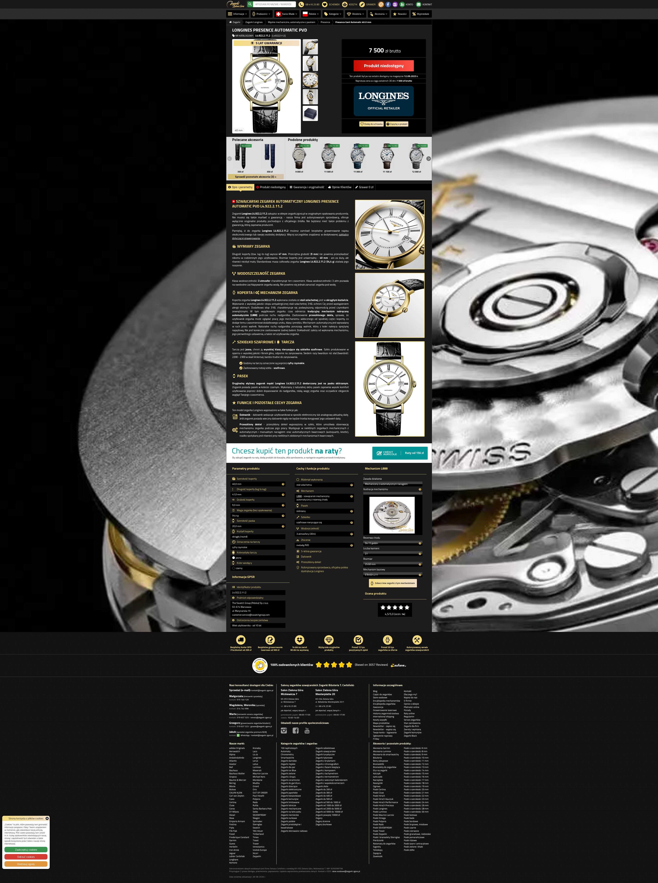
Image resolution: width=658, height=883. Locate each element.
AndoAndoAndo (236, 758)
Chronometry (287, 754)
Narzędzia (378, 780)
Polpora (256, 799)
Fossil (232, 834)
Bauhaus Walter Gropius (237, 775)
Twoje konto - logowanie (385, 732)
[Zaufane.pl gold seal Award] (260, 665)
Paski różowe (410, 840)
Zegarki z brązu (288, 777)
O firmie (408, 701)
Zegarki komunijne (413, 732)
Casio (231, 799)
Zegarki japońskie (289, 793)
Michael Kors (259, 777)
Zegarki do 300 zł (324, 793)
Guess (232, 843)
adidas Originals (237, 748)
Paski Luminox (380, 812)
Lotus (255, 764)
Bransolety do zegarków (384, 767)
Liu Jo (255, 754)
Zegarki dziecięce (289, 786)
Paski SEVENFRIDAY (382, 828)
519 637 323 (243, 717)
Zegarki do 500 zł (324, 799)
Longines (257, 758)
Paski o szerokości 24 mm (416, 802)
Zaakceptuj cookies (26, 849)
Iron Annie (234, 850)
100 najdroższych (289, 748)
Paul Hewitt (258, 796)
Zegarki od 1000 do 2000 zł (329, 805)
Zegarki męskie (288, 764)
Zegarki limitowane (290, 802)
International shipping (383, 716)
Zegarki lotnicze (288, 805)
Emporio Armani (237, 821)
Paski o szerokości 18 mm (416, 783)
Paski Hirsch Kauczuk (383, 799)
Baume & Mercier (237, 780)
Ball (231, 767)
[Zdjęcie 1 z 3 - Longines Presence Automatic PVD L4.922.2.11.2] (390, 234)
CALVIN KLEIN (235, 793)
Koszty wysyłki (380, 720)
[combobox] (274, 4)
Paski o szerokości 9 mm (415, 754)
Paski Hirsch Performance (385, 802)
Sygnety (377, 847)
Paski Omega (379, 818)
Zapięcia (377, 853)
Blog (375, 691)
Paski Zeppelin (380, 834)
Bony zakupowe (380, 761)
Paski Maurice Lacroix (383, 815)
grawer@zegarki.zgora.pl (261, 726)
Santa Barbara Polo (262, 809)
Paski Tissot (379, 831)
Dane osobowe (380, 697)
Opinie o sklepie (411, 704)
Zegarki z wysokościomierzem (330, 783)
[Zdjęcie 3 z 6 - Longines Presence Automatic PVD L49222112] (310, 63)
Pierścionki (378, 840)
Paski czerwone (411, 831)
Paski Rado (378, 824)
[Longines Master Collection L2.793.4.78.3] (328, 156)
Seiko (255, 812)
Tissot (256, 840)
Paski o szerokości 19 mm (416, 786)
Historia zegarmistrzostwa (386, 713)
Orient (256, 786)
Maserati (257, 770)
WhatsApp (244, 735)
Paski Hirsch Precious (383, 805)
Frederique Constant (239, 837)
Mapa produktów (381, 723)
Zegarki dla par (288, 767)
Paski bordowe (411, 821)
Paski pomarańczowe (414, 837)
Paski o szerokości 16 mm (416, 777)
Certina (232, 802)
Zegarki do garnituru (291, 783)
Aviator (232, 764)
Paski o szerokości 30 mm (416, 812)
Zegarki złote (322, 786)
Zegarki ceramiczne (290, 780)
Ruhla (255, 805)
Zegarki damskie (289, 761)
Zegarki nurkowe (289, 818)
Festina (232, 824)
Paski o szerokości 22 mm (416, 796)
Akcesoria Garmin (381, 748)
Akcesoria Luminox (382, 751)
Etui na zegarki (380, 770)
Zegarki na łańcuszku (291, 812)
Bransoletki (378, 764)
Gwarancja (378, 707)
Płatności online (411, 707)
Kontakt (407, 691)
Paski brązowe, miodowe (416, 824)
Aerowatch (234, 751)
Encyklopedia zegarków (384, 704)
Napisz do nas (410, 697)
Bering (232, 783)
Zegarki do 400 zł (324, 796)
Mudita (256, 783)
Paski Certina (379, 789)
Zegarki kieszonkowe (291, 796)
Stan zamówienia (412, 723)
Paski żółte (409, 850)
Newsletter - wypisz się (384, 729)
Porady (407, 710)
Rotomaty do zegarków (384, 843)
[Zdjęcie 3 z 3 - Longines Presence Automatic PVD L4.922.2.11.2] (390, 389)
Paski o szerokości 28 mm (416, 809)
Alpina (232, 754)
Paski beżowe (410, 815)
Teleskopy (377, 850)
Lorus (255, 761)
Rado (255, 802)
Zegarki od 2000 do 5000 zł (329, 809)
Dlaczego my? (410, 694)
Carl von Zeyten (236, 796)
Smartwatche (287, 758)
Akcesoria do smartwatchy (386, 754)
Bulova (232, 789)
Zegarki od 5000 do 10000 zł (329, 812)
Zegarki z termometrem (327, 777)
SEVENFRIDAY (259, 815)
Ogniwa (376, 786)
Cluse (231, 805)
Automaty (285, 751)
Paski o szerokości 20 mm (416, 789)
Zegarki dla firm (411, 726)
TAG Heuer (258, 831)
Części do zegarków (382, 694)
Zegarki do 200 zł (324, 789)
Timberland (258, 834)
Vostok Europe (260, 850)
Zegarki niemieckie (290, 815)
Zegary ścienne (323, 821)
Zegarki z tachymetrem (327, 773)
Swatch (256, 828)
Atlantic (233, 761)
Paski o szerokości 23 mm (416, 799)
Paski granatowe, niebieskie (417, 834)
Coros (232, 809)
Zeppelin (257, 856)
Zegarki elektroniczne (291, 789)
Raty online (409, 713)
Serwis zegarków (412, 720)
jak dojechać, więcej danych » (293, 710)
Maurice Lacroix (260, 773)
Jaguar (232, 853)
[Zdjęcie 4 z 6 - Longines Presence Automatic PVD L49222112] (310, 80)
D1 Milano (234, 812)
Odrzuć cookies (26, 856)
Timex (256, 837)
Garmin (232, 840)
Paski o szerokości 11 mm (416, 761)
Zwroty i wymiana (412, 729)
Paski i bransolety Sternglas (386, 837)
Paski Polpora (379, 821)
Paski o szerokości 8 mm (415, 751)
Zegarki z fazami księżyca (328, 767)
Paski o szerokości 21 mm (416, 793)
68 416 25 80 (290, 706)
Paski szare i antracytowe (416, 843)
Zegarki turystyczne (325, 754)
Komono (233, 863)
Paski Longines (380, 809)
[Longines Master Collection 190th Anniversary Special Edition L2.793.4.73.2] (416, 156)
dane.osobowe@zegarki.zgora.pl (346, 871)
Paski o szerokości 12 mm (416, 764)
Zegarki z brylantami (325, 761)
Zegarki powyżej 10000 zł (328, 815)
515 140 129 (243, 700)
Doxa (231, 818)
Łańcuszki (377, 777)
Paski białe (409, 818)
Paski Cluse (378, 793)
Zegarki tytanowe (324, 758)
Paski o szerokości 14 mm (416, 770)
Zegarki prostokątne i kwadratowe (291, 826)
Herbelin (233, 847)
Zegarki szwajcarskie (326, 751)
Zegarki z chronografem (327, 764)
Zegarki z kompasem (326, 770)
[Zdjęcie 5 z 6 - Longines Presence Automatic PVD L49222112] (310, 96)
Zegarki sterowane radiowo (294, 831)
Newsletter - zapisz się (384, 726)
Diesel (232, 815)
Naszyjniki (378, 783)
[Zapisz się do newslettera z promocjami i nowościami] (381, 4)
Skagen (256, 818)
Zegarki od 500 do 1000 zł (328, 802)
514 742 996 (243, 708)
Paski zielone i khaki (413, 847)
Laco (255, 751)
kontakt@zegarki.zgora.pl (262, 690)
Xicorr (255, 853)
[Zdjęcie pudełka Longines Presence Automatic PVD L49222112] (310, 113)
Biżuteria (377, 758)
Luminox (257, 767)
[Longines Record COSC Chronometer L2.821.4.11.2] (387, 156)
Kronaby (257, 748)
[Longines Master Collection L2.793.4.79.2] (357, 156)
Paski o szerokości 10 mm (416, 758)
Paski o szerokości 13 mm (416, 767)
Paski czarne (410, 828)
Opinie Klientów (341, 187)
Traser (256, 843)
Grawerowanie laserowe (385, 710)
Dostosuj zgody (26, 864)
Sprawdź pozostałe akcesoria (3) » (255, 176)
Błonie (232, 786)
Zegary (319, 818)
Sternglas (257, 824)
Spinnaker (257, 821)
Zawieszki (377, 856)
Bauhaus (233, 770)
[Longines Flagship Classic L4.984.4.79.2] (299, 156)
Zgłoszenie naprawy (382, 736)
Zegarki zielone (288, 773)
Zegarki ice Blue (288, 770)
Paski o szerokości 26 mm (416, 805)
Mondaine (257, 780)
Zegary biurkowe (324, 824)
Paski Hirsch (379, 796)
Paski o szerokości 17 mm (416, 780)
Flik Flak (233, 831)
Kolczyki (377, 773)
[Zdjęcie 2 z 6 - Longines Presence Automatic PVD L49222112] (310, 47)
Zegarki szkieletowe (325, 748)
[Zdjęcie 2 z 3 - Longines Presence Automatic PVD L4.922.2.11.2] (390, 305)
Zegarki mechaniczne (291, 809)
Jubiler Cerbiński (237, 856)
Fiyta (231, 828)
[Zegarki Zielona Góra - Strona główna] (235, 4)
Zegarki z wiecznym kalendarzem (332, 780)
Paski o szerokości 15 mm (416, 773)
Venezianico (258, 847)
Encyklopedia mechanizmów (386, 701)
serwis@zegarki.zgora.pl (261, 717)
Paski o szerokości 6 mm (415, 748)
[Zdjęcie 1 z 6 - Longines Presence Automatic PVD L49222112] (266, 86)
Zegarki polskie (288, 821)
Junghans (233, 859)
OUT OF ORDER (260, 793)
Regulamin (409, 716)
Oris (255, 789)
